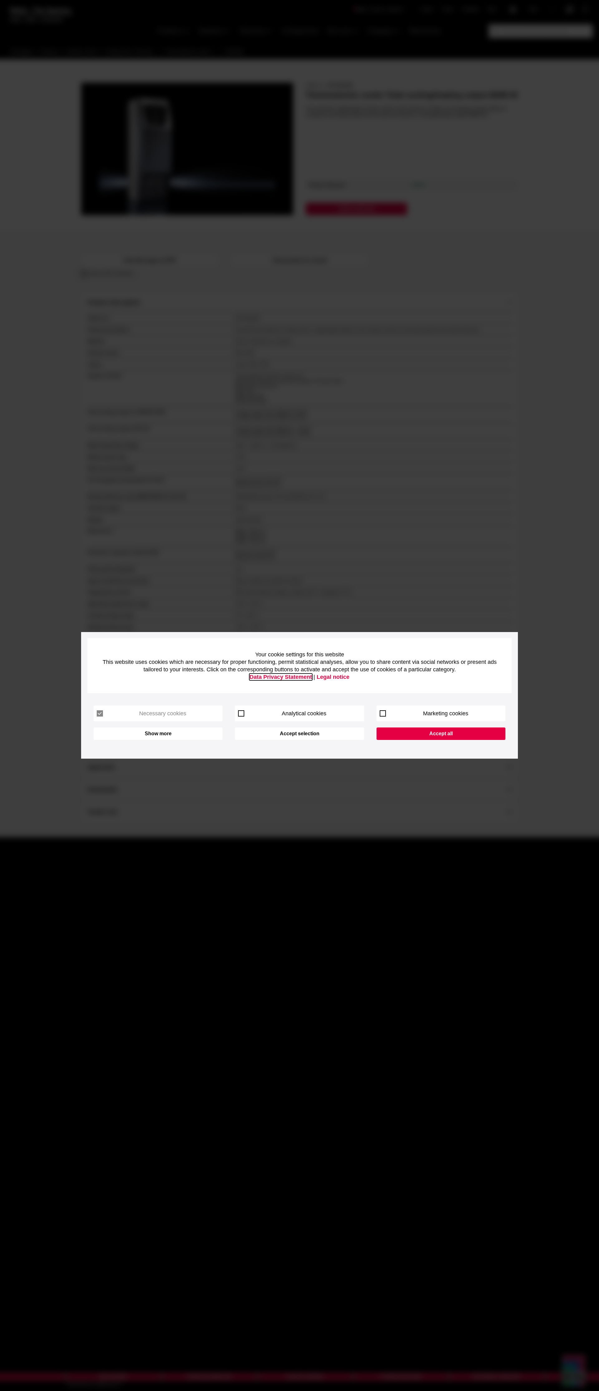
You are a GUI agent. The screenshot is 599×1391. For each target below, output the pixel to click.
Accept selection (299, 733)
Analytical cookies (304, 713)
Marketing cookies (445, 713)
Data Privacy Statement (281, 677)
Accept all (441, 733)
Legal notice (333, 677)
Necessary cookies (162, 713)
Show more (158, 733)
